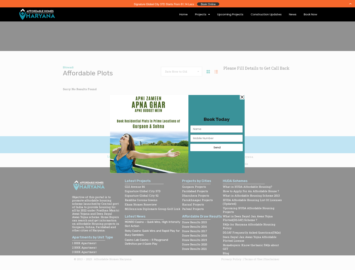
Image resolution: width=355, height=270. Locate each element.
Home (183, 14)
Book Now (310, 14)
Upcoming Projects (230, 14)
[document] (177, 135)
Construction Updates (266, 14)
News (292, 14)
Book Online (208, 4)
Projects (200, 14)
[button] (242, 97)
